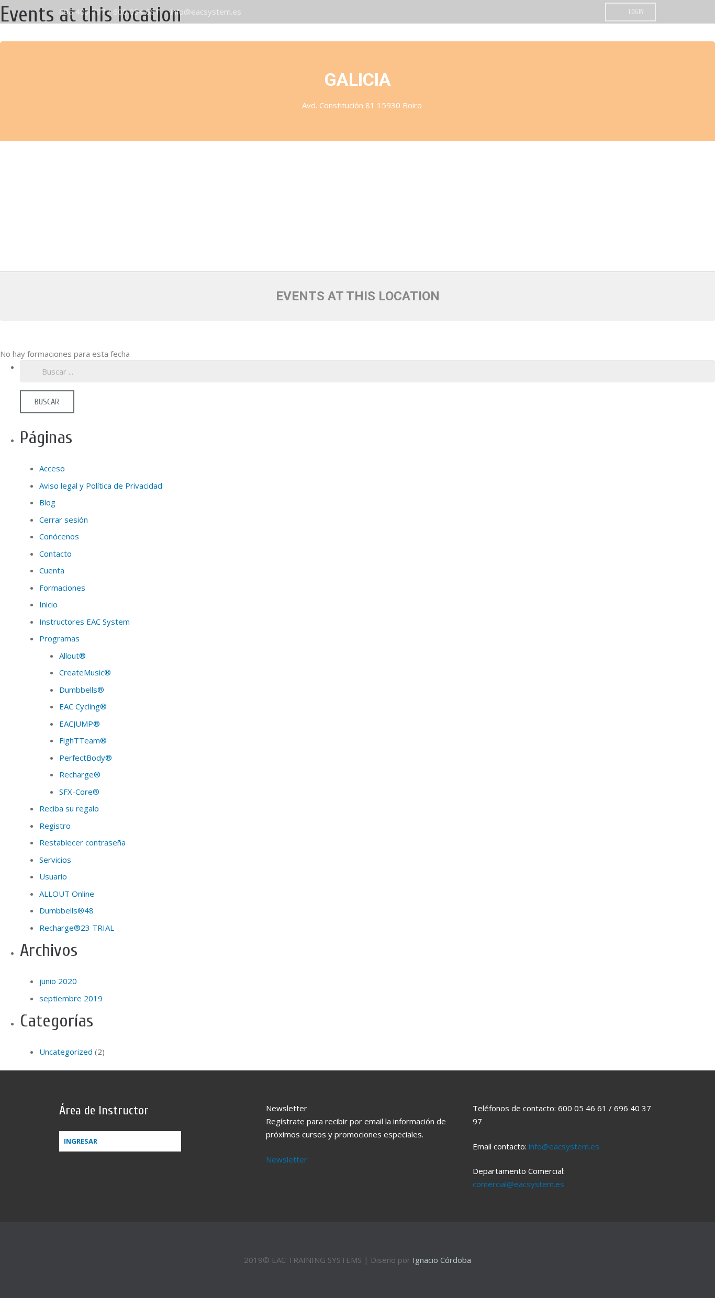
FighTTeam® (83, 740)
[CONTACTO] (694, 50)
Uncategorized (66, 1051)
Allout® (72, 655)
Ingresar (80, 1141)
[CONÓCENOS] (599, 50)
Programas (59, 638)
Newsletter (286, 1159)
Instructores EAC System (84, 621)
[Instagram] (586, 12)
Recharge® (79, 774)
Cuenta (51, 570)
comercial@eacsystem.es (518, 1184)
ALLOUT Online (66, 893)
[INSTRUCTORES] (656, 50)
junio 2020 (58, 981)
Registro (55, 825)
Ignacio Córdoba (441, 1260)
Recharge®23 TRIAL (76, 927)
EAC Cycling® (83, 706)
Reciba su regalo (69, 808)
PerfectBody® (85, 757)
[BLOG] (675, 50)
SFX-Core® (79, 791)
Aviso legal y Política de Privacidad (100, 485)
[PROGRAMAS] (618, 50)
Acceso (52, 468)
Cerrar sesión (63, 519)
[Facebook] (570, 12)
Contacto (55, 553)
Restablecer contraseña (82, 842)
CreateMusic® (85, 672)
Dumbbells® (81, 689)
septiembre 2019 (71, 998)
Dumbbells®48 (66, 910)
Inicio (48, 604)
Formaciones (62, 587)
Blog (47, 502)
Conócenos (59, 536)
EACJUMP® (79, 723)
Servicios (55, 859)
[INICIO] (581, 50)
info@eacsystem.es (206, 11)
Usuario (53, 876)
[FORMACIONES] (637, 50)
